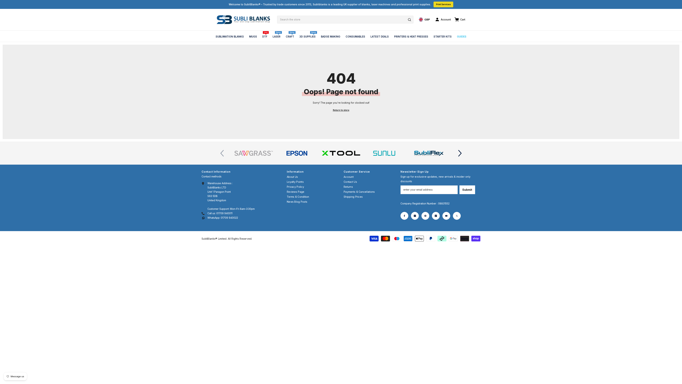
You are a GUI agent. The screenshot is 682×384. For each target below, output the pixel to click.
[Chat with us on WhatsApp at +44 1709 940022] (203, 217)
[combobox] (345, 19)
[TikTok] (436, 216)
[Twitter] (457, 216)
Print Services (443, 4)
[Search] (345, 19)
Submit (467, 189)
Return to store (341, 110)
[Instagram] (415, 216)
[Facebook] (404, 216)
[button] (460, 153)
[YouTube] (446, 216)
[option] (253, 153)
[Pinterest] (425, 216)
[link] (253, 153)
